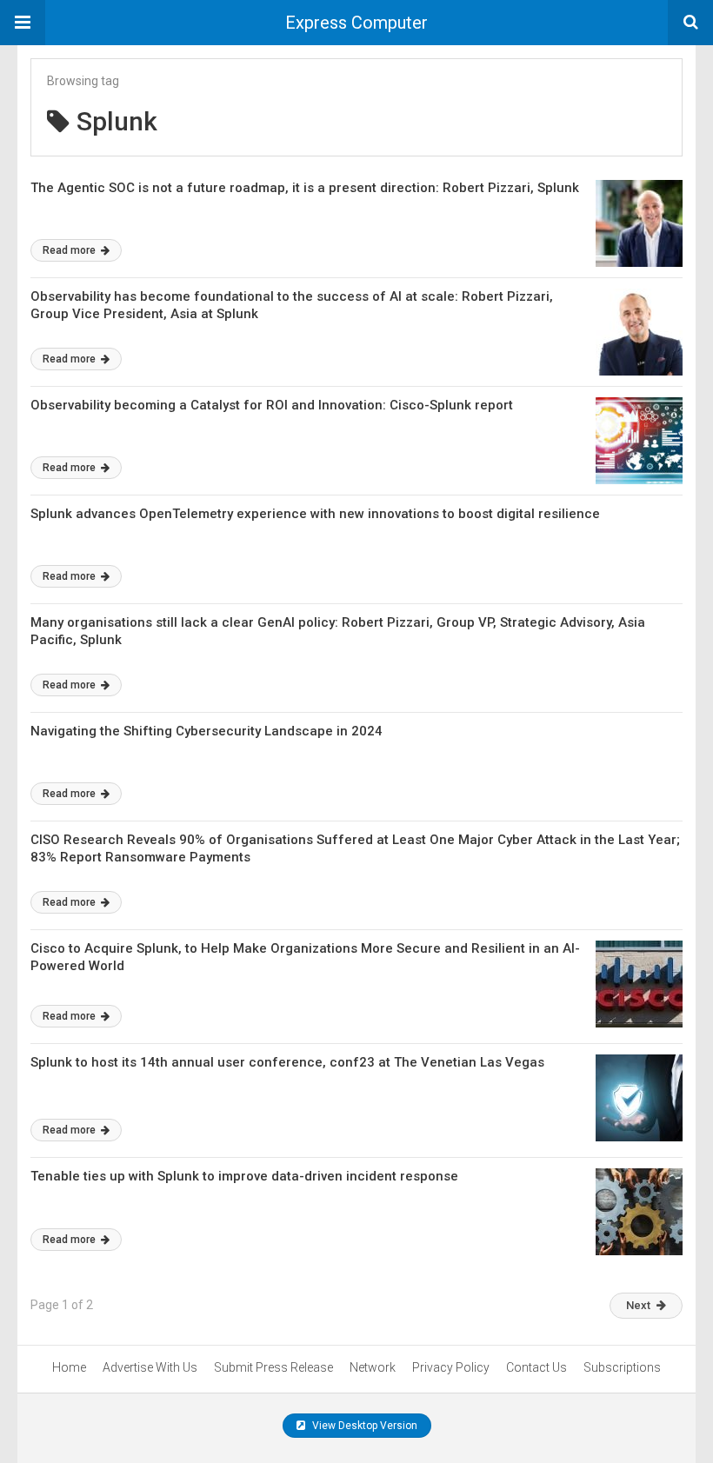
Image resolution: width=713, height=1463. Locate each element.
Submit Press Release (273, 1367)
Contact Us (536, 1367)
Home (69, 1367)
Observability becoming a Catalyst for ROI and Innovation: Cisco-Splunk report (271, 405)
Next (638, 1305)
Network (373, 1367)
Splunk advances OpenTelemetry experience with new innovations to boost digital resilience (315, 514)
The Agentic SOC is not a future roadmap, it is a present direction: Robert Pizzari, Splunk (304, 188)
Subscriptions (622, 1367)
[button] (22, 22)
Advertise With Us (150, 1367)
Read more (70, 250)
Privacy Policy (451, 1367)
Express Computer (356, 22)
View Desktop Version (363, 1426)
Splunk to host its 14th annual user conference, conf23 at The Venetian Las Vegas (287, 1062)
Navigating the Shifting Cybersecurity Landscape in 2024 (206, 731)
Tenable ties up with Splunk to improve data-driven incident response (244, 1176)
